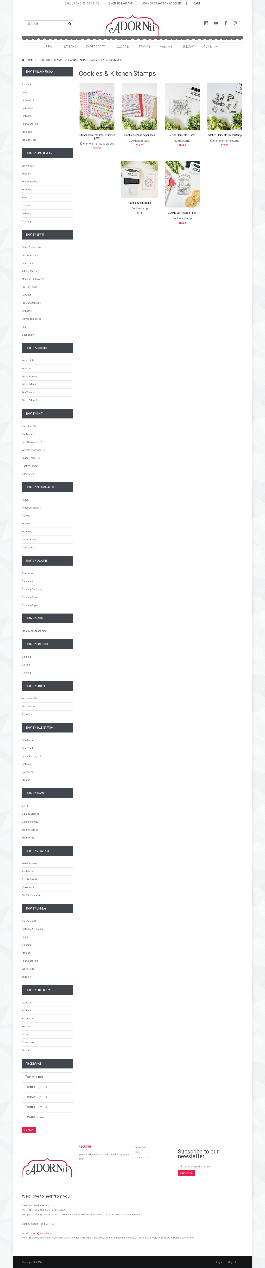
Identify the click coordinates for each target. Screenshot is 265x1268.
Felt (24, 326)
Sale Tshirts (28, 748)
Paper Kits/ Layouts (32, 756)
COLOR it (123, 47)
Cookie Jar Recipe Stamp (182, 212)
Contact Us (141, 1157)
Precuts (26, 1026)
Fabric (25, 92)
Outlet (25, 1034)
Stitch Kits (27, 368)
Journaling (27, 772)
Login (219, 1262)
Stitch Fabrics (29, 384)
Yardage (26, 1010)
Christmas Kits (29, 921)
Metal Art (166, 47)
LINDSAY (188, 47)
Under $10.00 (36, 1077)
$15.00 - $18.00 (37, 1097)
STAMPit (144, 47)
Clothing (26, 656)
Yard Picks (27, 871)
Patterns (26, 295)
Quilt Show (210, 47)
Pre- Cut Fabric (29, 287)
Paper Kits (27, 714)
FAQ (137, 1152)
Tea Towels (28, 392)
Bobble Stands (29, 879)
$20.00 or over (37, 1117)
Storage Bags (29, 140)
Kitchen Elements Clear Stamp (225, 135)
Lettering (26, 116)
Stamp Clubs (28, 837)
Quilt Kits (26, 1002)
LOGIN (145, 3)
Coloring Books (30, 597)
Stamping (27, 132)
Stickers (26, 523)
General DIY (28, 474)
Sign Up (232, 1262)
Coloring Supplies (31, 605)
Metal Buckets (29, 863)
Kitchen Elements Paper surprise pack (97, 137)
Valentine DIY (29, 426)
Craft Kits (27, 205)
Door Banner (28, 334)
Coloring (26, 84)
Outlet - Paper (29, 539)
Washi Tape (28, 969)
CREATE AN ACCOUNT (168, 3)
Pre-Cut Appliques (31, 303)
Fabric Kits (27, 263)
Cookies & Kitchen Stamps (105, 60)
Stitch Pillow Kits (30, 400)
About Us (85, 1146)
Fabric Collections (31, 247)
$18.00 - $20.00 (37, 1107)
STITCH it (70, 47)
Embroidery (28, 100)
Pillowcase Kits (30, 124)
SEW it (50, 47)
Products (44, 60)
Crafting (26, 664)
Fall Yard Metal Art (31, 895)
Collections (28, 1042)
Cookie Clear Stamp (139, 202)
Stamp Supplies (30, 829)
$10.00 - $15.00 (37, 1087)
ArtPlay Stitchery (31, 271)
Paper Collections (31, 507)
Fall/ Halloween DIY (32, 442)
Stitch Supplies (29, 376)
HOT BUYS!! (28, 1018)
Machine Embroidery (33, 279)
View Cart (140, 1147)
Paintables (27, 108)
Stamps (26, 780)
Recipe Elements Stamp (182, 135)
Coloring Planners (31, 589)
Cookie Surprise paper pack (139, 135)
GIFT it (25, 806)
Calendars (27, 581)
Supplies (26, 173)
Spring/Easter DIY (31, 458)
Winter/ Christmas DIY (33, 450)
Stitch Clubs (28, 360)
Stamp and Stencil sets (34, 631)
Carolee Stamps (30, 813)
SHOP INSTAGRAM (120, 3)
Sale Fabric (28, 740)
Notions (26, 515)
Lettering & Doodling (32, 929)
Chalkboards (28, 434)
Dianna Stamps (77, 60)
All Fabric (27, 311)
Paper (25, 499)
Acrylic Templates (31, 319)
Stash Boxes (28, 706)
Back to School (30, 466)
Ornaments (28, 887)
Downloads (28, 547)
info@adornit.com (43, 1233)
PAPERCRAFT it (96, 47)
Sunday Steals (29, 698)
